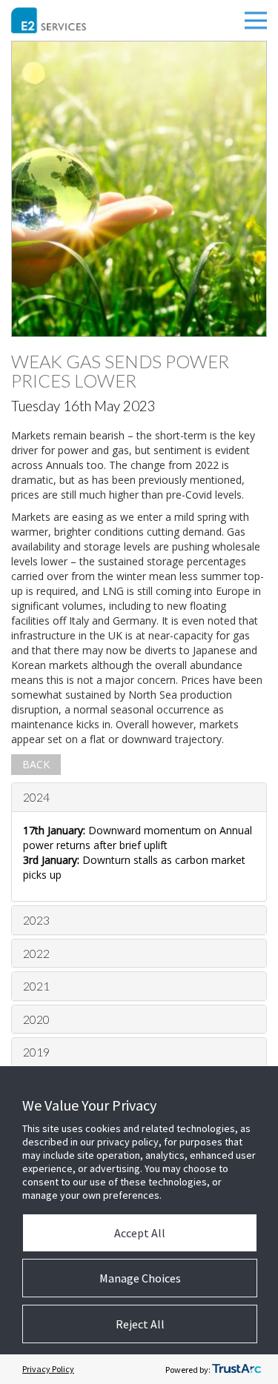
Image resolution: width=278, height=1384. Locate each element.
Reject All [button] (140, 1324)
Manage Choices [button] (140, 1278)
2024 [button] (36, 797)
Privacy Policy (48, 1368)
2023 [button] (36, 920)
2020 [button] (36, 1019)
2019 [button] (36, 1052)
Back (36, 764)
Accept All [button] (139, 1232)
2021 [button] (36, 986)
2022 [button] (36, 953)
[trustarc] (236, 1369)
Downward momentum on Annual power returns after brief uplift (137, 837)
